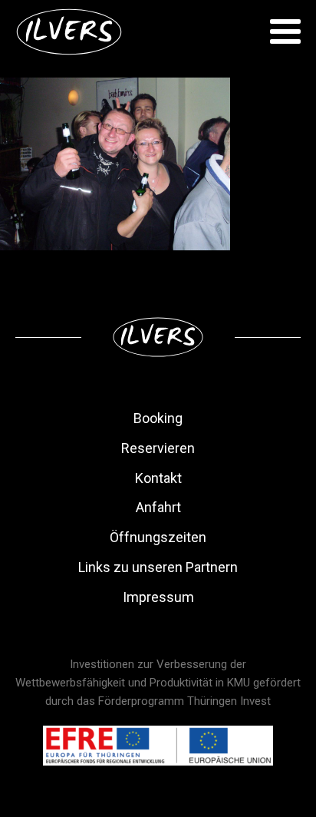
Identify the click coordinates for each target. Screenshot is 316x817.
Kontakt (158, 478)
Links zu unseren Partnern (158, 567)
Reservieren (158, 448)
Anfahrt (158, 507)
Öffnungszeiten (158, 537)
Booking (158, 418)
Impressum (158, 597)
